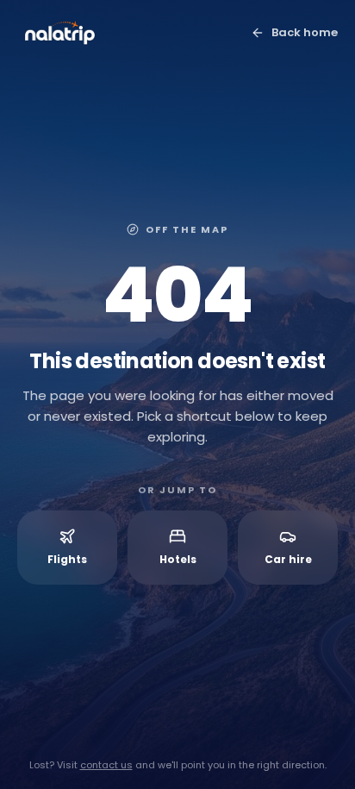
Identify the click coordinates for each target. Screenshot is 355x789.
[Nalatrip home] (60, 32)
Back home (304, 32)
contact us (106, 765)
